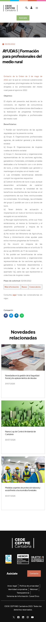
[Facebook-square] (18, 617)
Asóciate (12, 573)
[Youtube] (32, 617)
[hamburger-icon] (37, 8)
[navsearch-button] (26, 8)
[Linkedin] (23, 617)
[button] (6, 315)
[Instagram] (28, 617)
